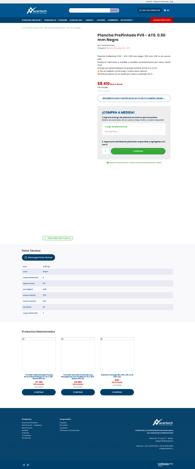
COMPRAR (138, 151)
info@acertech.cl (166, 448)
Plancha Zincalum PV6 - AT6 (37, 28)
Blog (171, 2)
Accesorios (126, 20)
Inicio (24, 28)
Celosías (101, 20)
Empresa (63, 423)
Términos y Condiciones (69, 430)
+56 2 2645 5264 (151, 446)
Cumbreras (113, 20)
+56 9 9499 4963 (166, 446)
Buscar (114, 10)
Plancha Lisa (76, 20)
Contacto (149, 2)
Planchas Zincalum (31, 20)
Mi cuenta (64, 425)
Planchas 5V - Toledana (55, 20)
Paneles (89, 20)
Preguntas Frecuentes (161, 2)
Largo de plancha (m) (116, 126)
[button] (58, 238)
